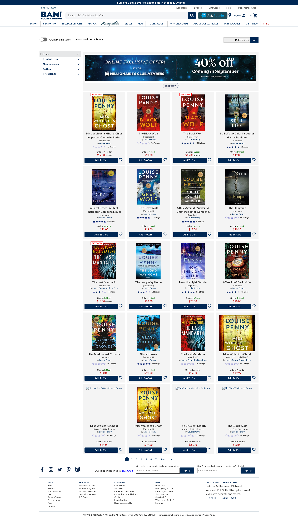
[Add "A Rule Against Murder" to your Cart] (192, 234)
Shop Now (170, 85)
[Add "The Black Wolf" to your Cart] (148, 160)
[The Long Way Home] (148, 261)
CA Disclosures (194, 515)
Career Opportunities (124, 491)
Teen (50, 494)
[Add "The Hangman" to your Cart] (237, 234)
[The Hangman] (237, 187)
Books (50, 485)
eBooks (51, 488)
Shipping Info (161, 497)
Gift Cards (214, 7)
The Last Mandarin (104, 282)
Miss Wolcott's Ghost (237, 354)
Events (198, 7)
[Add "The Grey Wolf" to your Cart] (148, 234)
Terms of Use (179, 515)
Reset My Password (164, 491)
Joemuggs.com (165, 515)
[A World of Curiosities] (237, 261)
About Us (118, 488)
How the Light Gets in (193, 282)
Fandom (51, 506)
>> (170, 459)
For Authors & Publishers (126, 494)
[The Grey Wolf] (148, 187)
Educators (181, 7)
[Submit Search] (192, 15)
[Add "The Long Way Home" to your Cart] (148, 306)
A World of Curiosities (237, 282)
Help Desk (160, 485)
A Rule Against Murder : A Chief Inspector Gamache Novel (193, 210)
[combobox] (133, 15)
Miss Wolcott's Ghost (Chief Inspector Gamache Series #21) (104, 135)
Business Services (87, 491)
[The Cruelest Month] (193, 405)
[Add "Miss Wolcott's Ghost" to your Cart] (237, 378)
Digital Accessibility (123, 503)
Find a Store (119, 485)
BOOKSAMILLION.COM (145, 515)
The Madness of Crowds (104, 354)
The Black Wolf (148, 133)
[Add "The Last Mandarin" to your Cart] (104, 306)
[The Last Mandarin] (104, 261)
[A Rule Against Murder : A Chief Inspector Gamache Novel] (193, 187)
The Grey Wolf (148, 207)
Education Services (88, 494)
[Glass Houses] (148, 333)
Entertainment (54, 500)
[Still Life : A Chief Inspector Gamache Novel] (237, 113)
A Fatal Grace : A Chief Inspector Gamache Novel (104, 209)
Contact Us (119, 497)
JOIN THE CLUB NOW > (221, 497)
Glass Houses (148, 354)
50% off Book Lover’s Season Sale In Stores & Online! (151, 2)
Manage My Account (164, 488)
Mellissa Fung (112, 288)
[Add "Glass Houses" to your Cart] (148, 378)
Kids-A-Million (54, 491)
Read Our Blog (121, 500)
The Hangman (237, 207)
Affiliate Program (87, 488)
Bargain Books (54, 497)
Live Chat (127, 470)
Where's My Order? (164, 500)
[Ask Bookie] (212, 15)
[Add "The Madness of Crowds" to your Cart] (104, 378)
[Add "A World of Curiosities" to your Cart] (237, 306)
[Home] (50, 15)
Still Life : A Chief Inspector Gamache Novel (237, 135)
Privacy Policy (208, 515)
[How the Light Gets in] (193, 261)
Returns (159, 503)
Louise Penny (105, 143)
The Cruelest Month (193, 425)
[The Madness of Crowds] (104, 333)
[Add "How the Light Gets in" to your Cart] (192, 306)
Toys (50, 503)
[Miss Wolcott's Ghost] (237, 333)
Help (228, 7)
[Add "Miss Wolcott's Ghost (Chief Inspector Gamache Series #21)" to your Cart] (104, 160)
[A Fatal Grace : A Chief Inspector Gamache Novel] (104, 187)
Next (162, 459)
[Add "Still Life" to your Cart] (237, 160)
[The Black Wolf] (148, 113)
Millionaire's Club (247, 7)
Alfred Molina (245, 360)
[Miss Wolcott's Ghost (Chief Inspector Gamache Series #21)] (104, 113)
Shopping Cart (161, 494)
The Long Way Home (148, 282)
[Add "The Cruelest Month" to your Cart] (192, 450)
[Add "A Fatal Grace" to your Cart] (104, 234)
